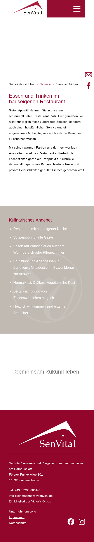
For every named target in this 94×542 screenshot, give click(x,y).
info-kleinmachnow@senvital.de (31, 495)
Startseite (45, 84)
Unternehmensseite (22, 511)
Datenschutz (17, 523)
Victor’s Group (41, 501)
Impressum (16, 517)
